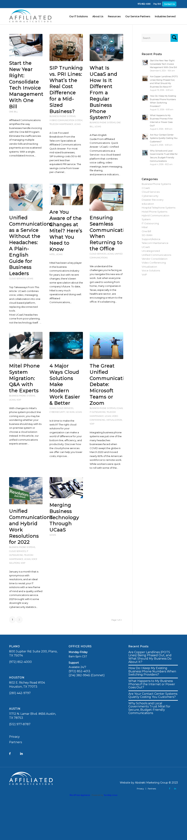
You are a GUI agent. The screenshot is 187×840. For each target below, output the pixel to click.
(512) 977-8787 (19, 724)
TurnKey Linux (110, 795)
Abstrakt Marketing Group (151, 782)
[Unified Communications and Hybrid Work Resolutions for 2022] (26, 490)
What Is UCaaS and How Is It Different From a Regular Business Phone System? (103, 92)
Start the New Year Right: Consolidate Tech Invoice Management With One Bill (26, 84)
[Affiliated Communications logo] (31, 16)
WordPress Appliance (80, 795)
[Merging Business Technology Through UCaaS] (66, 487)
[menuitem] (144, 3)
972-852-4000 (144, 4)
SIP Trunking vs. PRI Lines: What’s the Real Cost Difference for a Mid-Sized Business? (66, 89)
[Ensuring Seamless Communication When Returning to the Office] (106, 197)
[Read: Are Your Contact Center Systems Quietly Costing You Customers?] (145, 136)
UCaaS (77, 124)
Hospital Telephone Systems (158, 207)
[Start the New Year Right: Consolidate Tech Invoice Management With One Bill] (26, 45)
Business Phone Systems (62, 116)
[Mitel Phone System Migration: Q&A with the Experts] (26, 345)
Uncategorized (151, 250)
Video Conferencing (154, 262)
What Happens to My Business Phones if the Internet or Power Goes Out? (151, 684)
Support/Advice (151, 239)
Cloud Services (17, 278)
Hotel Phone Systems (154, 211)
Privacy (14, 736)
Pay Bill (157, 4)
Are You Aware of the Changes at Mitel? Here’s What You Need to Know (65, 230)
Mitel (52, 254)
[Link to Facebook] (169, 788)
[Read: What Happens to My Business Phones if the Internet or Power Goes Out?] (145, 117)
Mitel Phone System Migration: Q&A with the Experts (24, 378)
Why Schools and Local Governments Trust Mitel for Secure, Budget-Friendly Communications (149, 708)
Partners (15, 742)
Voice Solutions (151, 270)
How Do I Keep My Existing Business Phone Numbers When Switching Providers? (152, 671)
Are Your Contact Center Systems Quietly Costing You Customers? (164, 138)
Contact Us (169, 4)
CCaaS (52, 408)
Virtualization (114, 420)
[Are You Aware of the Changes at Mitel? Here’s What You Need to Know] (66, 194)
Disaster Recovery (152, 199)
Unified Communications (156, 254)
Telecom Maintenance (61, 124)
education (148, 203)
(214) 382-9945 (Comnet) (87, 675)
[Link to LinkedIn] (175, 788)
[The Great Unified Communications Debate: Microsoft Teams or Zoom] (106, 345)
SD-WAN (70, 412)
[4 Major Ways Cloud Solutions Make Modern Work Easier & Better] (66, 345)
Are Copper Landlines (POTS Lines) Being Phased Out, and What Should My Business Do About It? (149, 657)
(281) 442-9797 (20, 693)
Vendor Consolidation (154, 258)
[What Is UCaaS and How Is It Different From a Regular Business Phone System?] (106, 47)
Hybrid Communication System (65, 120)
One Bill (13, 112)
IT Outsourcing (98, 412)
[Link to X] (164, 788)
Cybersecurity (57, 412)
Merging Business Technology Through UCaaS (64, 517)
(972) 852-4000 (20, 662)
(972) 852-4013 (79, 671)
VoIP (18, 400)
